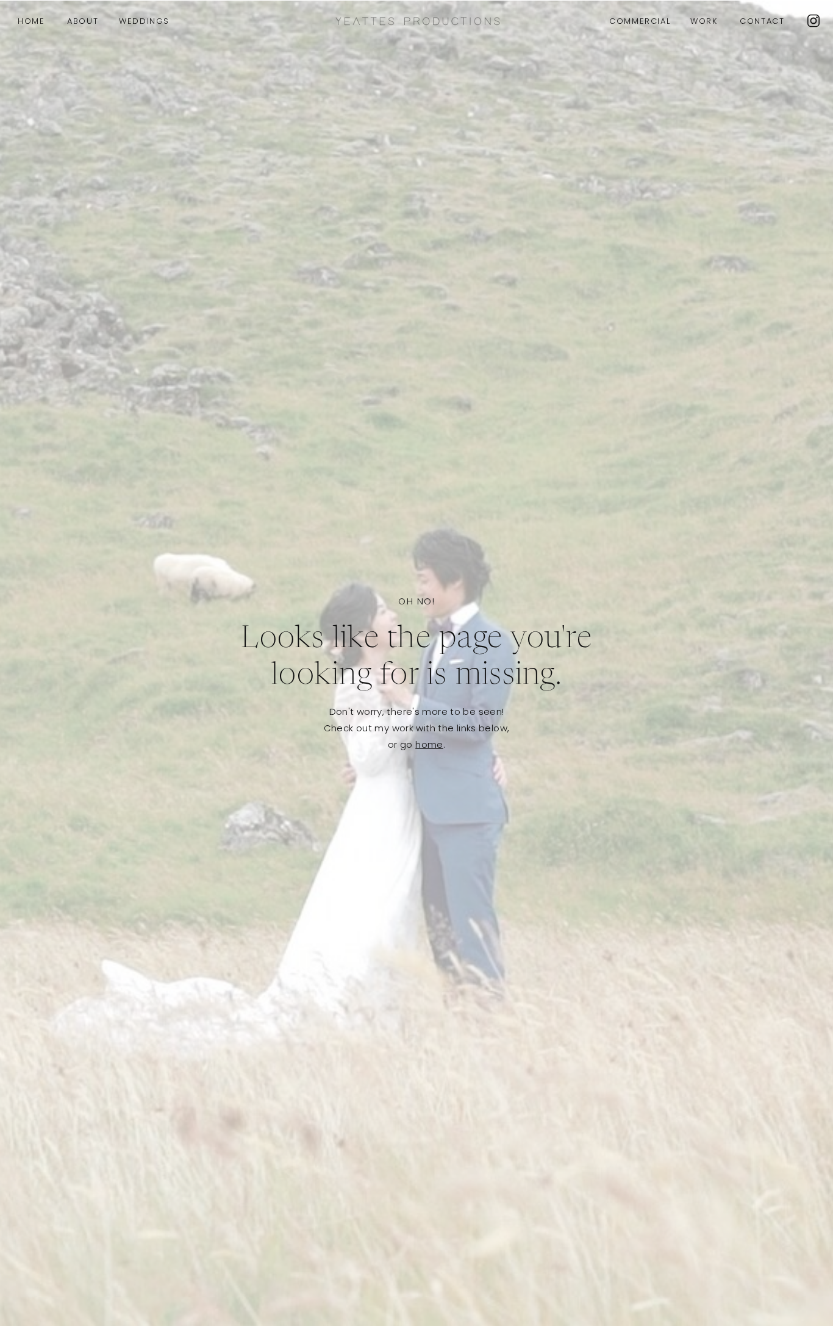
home (429, 744)
